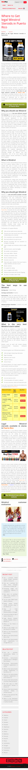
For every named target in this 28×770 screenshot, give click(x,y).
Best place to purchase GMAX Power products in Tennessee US (10, 595)
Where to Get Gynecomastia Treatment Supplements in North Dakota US (10, 676)
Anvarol (5, 720)
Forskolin (6, 724)
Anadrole (6, 717)
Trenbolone (6, 750)
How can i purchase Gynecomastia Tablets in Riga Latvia (10, 654)
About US (10, 5)
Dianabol (6, 722)
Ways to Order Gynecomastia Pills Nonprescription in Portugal (10, 610)
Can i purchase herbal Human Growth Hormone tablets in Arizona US (10, 579)
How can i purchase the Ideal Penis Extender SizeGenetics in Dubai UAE (10, 584)
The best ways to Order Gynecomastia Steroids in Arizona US (10, 685)
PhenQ (5, 741)
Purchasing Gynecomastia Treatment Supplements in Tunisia (10, 665)
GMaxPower (6, 727)
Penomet (6, 736)
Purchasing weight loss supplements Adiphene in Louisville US (10, 590)
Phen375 (6, 738)
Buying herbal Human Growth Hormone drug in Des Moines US (10, 605)
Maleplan (13, 766)
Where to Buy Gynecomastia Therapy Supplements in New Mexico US (10, 670)
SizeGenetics (7, 743)
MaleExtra (6, 734)
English (20, 8)
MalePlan (3, 31)
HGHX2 (5, 731)
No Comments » (7, 561)
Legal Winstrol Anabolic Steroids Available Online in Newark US (10, 620)
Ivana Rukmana (7, 559)
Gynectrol (6, 729)
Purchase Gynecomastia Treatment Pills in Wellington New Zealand (10, 659)
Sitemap (18, 766)
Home (4, 5)
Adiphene (6, 715)
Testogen (6, 745)
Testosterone (7, 748)
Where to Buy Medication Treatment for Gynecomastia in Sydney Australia (10, 700)
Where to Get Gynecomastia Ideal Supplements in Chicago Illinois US (10, 641)
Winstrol (6, 752)
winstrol (10, 31)
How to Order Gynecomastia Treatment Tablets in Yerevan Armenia (10, 690)
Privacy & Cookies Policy (9, 8)
